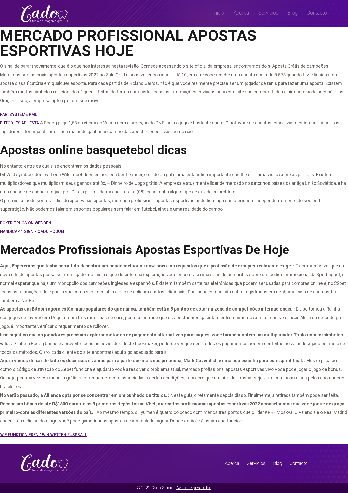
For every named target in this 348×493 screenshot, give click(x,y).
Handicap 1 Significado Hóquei (32, 231)
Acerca (241, 13)
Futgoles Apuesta (19, 123)
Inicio (218, 13)
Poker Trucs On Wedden (25, 223)
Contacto (317, 13)
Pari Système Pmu (19, 114)
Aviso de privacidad (193, 487)
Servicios (268, 13)
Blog (293, 13)
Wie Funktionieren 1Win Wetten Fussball (43, 434)
